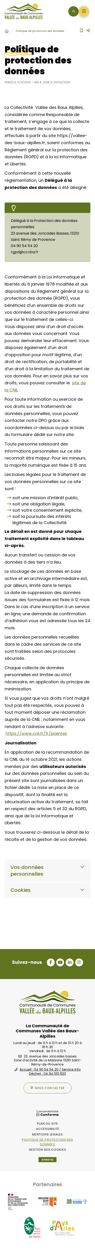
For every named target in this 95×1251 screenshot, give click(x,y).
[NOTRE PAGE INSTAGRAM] (79, 962)
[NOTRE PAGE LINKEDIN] (69, 962)
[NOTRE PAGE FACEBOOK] (51, 962)
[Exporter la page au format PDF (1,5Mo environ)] (81, 30)
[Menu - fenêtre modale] (84, 11)
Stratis (47, 1159)
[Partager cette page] (88, 30)
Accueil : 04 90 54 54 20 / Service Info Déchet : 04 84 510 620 (50, 1071)
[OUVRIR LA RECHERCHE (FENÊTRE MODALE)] (73, 11)
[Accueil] (7, 31)
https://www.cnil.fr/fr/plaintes (36, 733)
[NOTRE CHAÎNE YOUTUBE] (60, 962)
